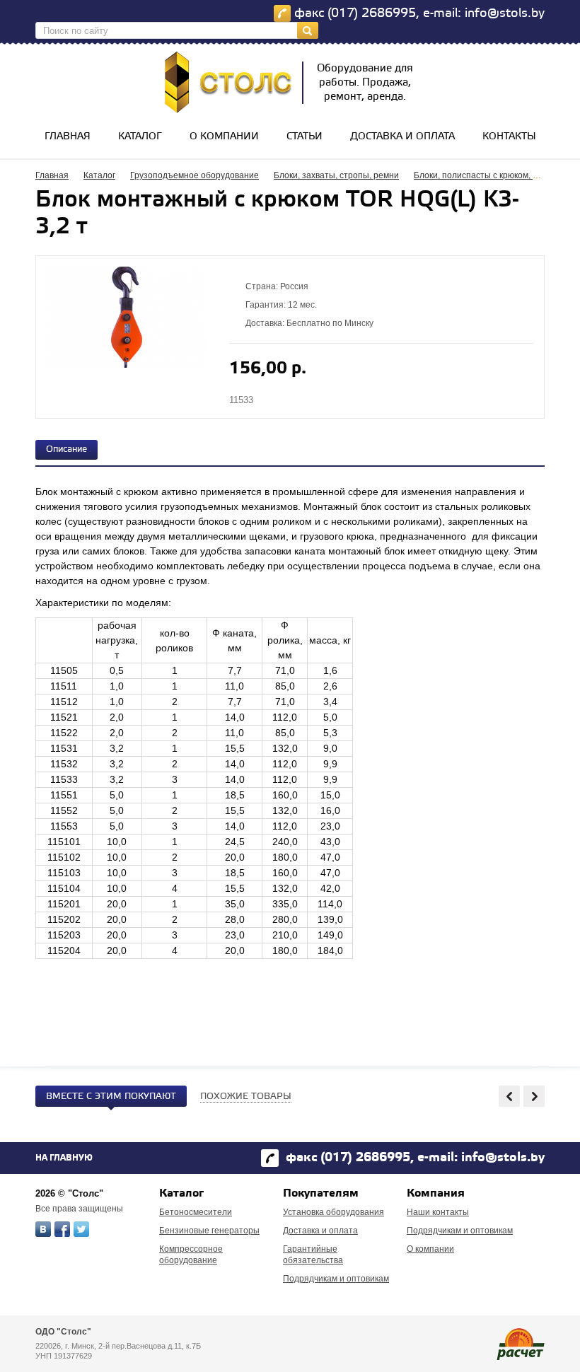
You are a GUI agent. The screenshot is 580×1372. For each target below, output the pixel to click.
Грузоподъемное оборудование (194, 175)
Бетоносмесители (195, 1212)
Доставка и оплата (402, 137)
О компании (224, 137)
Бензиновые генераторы (209, 1231)
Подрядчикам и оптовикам (336, 1279)
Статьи (304, 137)
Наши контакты (438, 1212)
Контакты (509, 137)
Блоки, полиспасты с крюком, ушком (486, 175)
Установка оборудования (333, 1212)
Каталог (140, 137)
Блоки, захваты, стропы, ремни (336, 175)
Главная (68, 137)
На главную (64, 1158)
